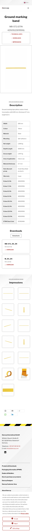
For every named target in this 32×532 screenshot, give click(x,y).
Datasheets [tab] (16, 236)
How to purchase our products (11, 477)
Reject (16, 523)
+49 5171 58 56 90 (14, 446)
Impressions (17, 42)
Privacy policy (25, 513)
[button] (7, 410)
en (27, 2)
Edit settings (16, 528)
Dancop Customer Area (9, 484)
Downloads (17, 38)
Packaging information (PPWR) (12, 469)
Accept (16, 518)
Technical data (16, 34)
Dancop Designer (7, 480)
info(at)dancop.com (12, 448)
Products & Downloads (9, 466)
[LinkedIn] (5, 452)
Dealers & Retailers (8, 473)
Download (10, 249)
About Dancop (6, 490)
